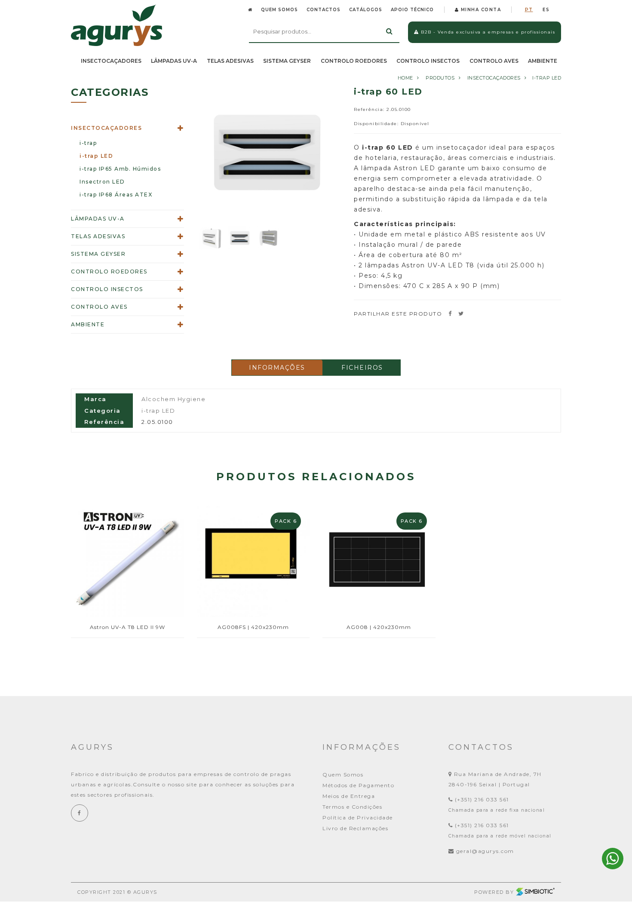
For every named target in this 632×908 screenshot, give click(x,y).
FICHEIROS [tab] (362, 367)
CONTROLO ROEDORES (354, 61)
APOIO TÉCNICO (412, 9)
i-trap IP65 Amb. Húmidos (120, 169)
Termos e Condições (352, 807)
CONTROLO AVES (493, 61)
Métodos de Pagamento (358, 785)
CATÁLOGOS (365, 9)
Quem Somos (342, 774)
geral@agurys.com (485, 851)
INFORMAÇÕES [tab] (277, 367)
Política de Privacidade (357, 817)
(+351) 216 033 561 (481, 799)
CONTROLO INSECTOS (428, 61)
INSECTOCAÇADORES (111, 61)
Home (405, 78)
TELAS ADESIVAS (230, 61)
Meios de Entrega (348, 796)
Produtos (440, 78)
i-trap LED (546, 78)
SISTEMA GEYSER (287, 61)
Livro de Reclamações (355, 828)
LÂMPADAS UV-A (174, 61)
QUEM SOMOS (279, 9)
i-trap (88, 143)
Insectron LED (102, 181)
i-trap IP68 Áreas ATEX (116, 194)
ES (546, 9)
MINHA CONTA (480, 9)
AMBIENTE (542, 61)
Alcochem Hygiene (173, 399)
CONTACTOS (324, 9)
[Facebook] (79, 813)
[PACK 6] (253, 559)
